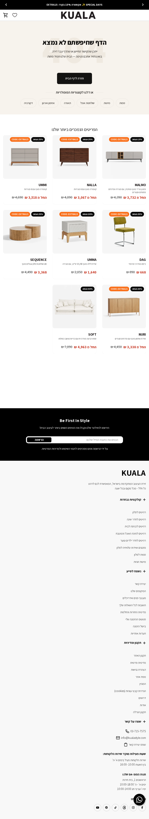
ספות (122, 103)
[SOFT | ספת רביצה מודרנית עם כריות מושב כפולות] (74, 306)
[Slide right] (6, 4)
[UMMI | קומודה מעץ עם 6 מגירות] (25, 157)
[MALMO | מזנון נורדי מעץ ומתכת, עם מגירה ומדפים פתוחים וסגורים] (124, 157)
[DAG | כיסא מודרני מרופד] (124, 232)
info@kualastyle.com (133, 738)
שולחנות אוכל (87, 103)
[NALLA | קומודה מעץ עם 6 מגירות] (74, 157)
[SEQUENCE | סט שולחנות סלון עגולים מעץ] (25, 232)
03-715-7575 (138, 731)
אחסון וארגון (48, 103)
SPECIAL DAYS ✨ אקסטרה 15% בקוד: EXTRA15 (74, 4)
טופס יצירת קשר (137, 744)
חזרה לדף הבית (74, 78)
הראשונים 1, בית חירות (134, 780)
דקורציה (28, 103)
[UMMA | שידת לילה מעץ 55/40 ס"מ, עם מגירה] (74, 232)
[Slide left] (142, 4)
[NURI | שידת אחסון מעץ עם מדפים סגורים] (124, 306)
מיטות (107, 103)
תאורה (67, 103)
